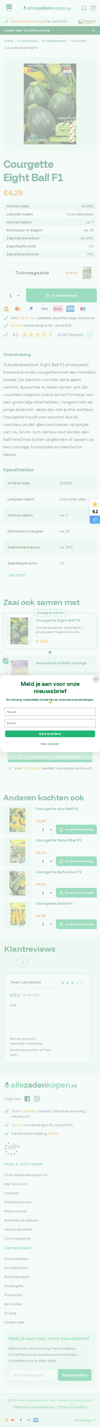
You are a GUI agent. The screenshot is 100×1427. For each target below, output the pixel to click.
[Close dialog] (95, 679)
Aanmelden (50, 734)
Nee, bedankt (50, 743)
